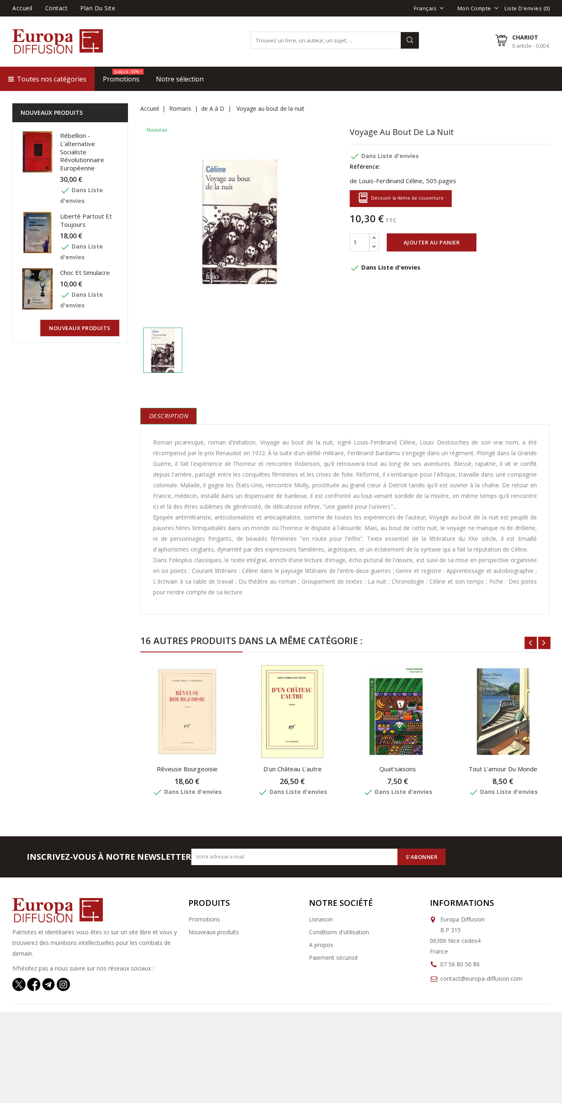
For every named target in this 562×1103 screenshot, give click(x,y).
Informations (462, 902)
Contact (56, 8)
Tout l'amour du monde (503, 769)
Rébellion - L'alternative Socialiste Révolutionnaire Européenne (82, 151)
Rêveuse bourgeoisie (187, 769)
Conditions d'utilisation (339, 932)
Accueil (22, 8)
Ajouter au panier (432, 242)
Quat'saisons (397, 769)
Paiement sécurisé (333, 957)
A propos (321, 945)
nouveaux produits (80, 328)
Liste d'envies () (527, 8)
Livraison (321, 919)
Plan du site (97, 8)
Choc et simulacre (85, 272)
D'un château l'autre (292, 769)
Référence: (365, 166)
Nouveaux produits (213, 932)
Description (168, 416)
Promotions (204, 919)
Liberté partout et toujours (86, 220)
